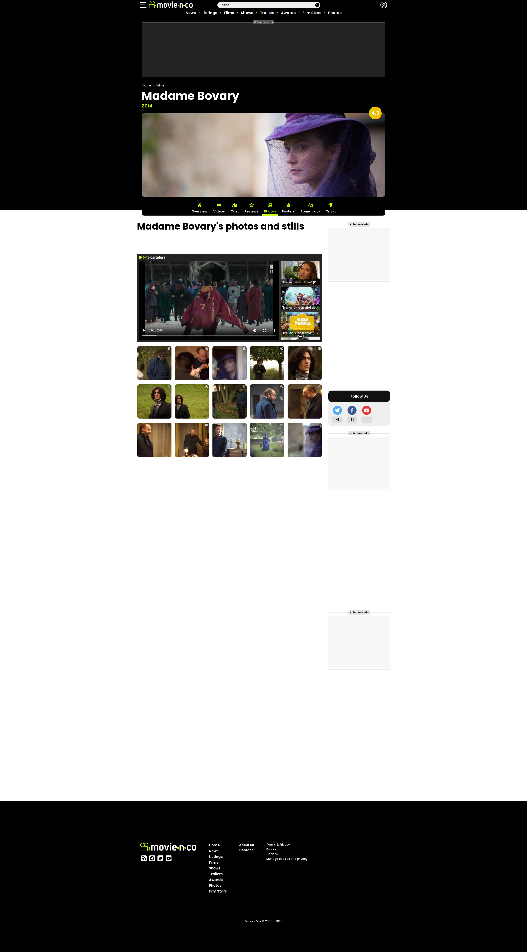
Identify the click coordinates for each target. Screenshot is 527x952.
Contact (246, 850)
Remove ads (265, 22)
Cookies (272, 854)
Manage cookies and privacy (287, 859)
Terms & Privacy (278, 844)
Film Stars (311, 12)
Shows (247, 12)
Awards (288, 12)
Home (146, 85)
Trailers (267, 12)
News (191, 12)
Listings (210, 12)
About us (246, 845)
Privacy (271, 849)
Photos (335, 12)
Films (229, 12)
